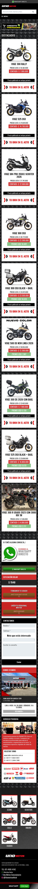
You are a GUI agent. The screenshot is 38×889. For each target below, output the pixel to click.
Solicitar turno (10, 751)
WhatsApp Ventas (8, 872)
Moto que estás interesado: (19, 635)
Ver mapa (18, 711)
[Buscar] (33, 12)
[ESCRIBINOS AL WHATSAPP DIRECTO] (10, 553)
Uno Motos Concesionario (12, 874)
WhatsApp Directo (20, 1)
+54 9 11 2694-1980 (13, 760)
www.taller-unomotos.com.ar (13, 755)
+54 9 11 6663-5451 (13, 758)
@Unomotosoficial (10, 877)
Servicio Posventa (10, 719)
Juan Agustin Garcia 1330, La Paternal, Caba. (15, 865)
